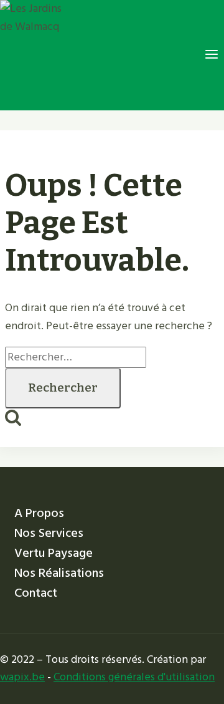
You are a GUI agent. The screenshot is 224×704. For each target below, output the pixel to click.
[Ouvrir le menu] (211, 55)
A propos (39, 513)
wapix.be (22, 677)
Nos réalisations (59, 573)
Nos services (48, 533)
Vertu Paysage (53, 553)
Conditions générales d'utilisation (134, 677)
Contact (35, 593)
